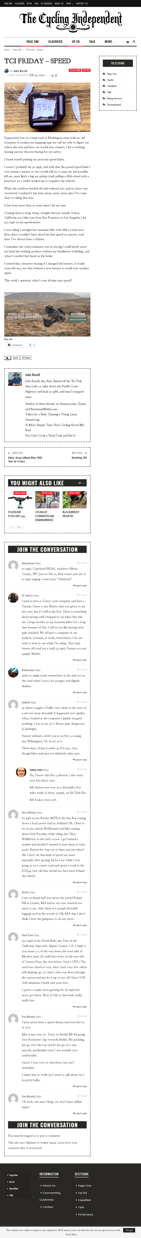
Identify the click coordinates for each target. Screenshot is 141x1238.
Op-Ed (29, 3)
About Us (59, 3)
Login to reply (81, 585)
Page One (8, 3)
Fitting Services (114, 98)
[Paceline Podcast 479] (20, 499)
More (108, 41)
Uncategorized (114, 104)
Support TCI (82, 3)
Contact (48, 1207)
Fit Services (46, 3)
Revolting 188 (79, 457)
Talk (36, 3)
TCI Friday (26, 357)
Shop (68, 3)
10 (55, 75)
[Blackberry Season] (75, 499)
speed (15, 357)
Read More (71, 1234)
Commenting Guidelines (50, 1196)
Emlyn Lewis (36, 770)
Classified (19, 3)
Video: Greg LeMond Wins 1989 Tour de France (25, 459)
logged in (30, 1136)
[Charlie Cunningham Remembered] (47, 499)
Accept (129, 1230)
